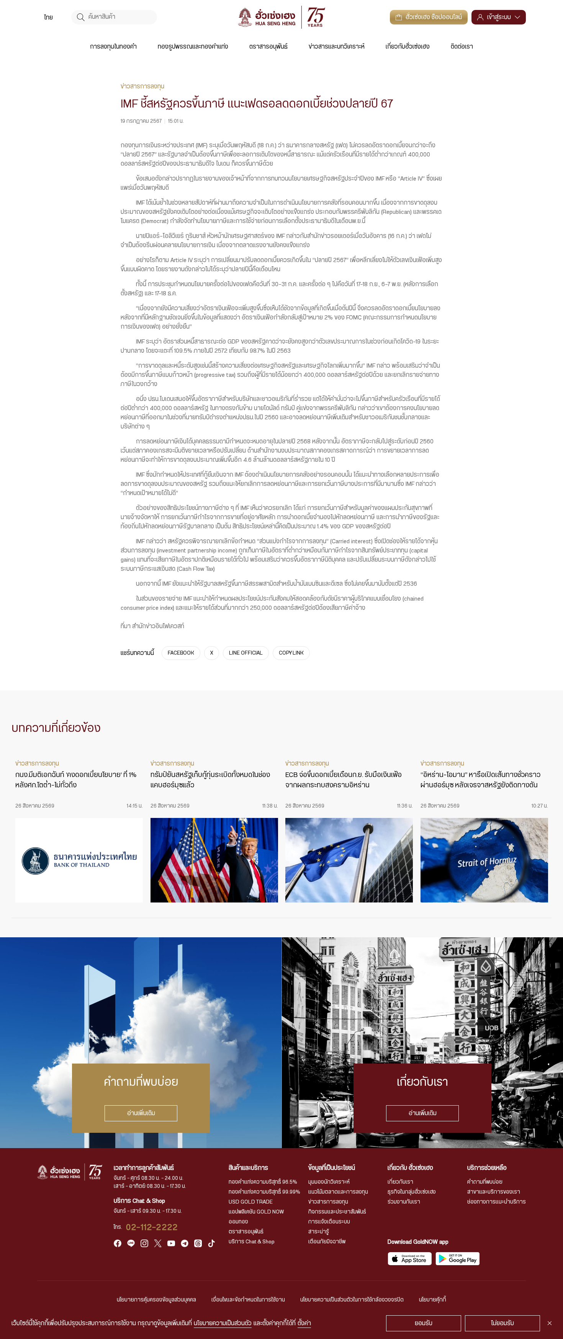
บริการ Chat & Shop (252, 1242)
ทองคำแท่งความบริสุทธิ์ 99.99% (264, 1192)
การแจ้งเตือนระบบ (329, 1222)
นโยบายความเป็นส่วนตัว (223, 1323)
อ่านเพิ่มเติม (141, 1113)
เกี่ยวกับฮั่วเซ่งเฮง (408, 47)
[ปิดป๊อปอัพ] (550, 1323)
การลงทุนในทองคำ (113, 47)
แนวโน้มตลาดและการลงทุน (338, 1192)
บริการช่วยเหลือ (487, 1168)
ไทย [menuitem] (48, 18)
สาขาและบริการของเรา (493, 1192)
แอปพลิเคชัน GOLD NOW (256, 1212)
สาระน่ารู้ (318, 1232)
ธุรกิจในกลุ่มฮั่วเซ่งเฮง (412, 1192)
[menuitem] (48, 17)
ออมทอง (238, 1222)
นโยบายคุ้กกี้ (432, 1300)
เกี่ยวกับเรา (400, 1182)
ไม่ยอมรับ (502, 1323)
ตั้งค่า (304, 1323)
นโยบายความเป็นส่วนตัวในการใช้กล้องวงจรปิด (352, 1300)
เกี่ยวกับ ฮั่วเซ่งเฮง (410, 1168)
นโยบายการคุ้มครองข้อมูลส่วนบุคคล (156, 1300)
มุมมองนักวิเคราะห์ (329, 1182)
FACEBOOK (181, 653)
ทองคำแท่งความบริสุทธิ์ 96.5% (263, 1182)
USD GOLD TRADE (251, 1202)
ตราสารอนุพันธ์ (268, 47)
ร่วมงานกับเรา (404, 1202)
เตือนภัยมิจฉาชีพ (326, 1242)
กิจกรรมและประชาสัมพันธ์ (337, 1212)
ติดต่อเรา (462, 47)
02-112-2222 (152, 1227)
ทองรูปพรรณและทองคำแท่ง (193, 47)
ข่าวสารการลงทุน (328, 1202)
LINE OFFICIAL (246, 653)
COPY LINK (291, 653)
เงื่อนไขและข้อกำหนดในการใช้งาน (248, 1300)
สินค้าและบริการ (248, 1168)
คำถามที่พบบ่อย (484, 1182)
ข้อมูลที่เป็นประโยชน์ (331, 1168)
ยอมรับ (423, 1323)
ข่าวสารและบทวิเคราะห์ (337, 47)
